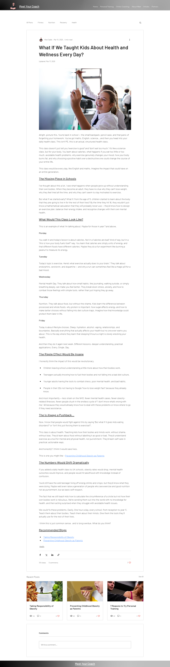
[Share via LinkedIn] (52, 555)
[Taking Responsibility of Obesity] (45, 591)
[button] (140, 23)
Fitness (40, 22)
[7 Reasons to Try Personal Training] (125, 591)
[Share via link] (58, 555)
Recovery (63, 22)
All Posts (30, 22)
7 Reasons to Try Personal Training (123, 607)
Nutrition (51, 22)
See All (141, 577)
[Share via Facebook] (40, 555)
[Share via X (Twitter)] (46, 555)
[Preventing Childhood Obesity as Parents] (85, 591)
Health (74, 22)
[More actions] (129, 39)
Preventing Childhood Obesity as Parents (85, 607)
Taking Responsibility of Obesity (42, 607)
